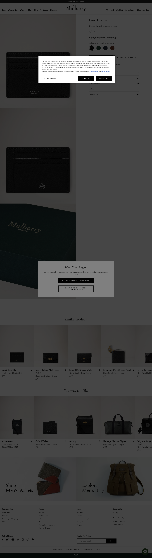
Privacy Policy (105, 71)
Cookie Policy (94, 71)
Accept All (103, 78)
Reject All (86, 78)
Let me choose (50, 78)
